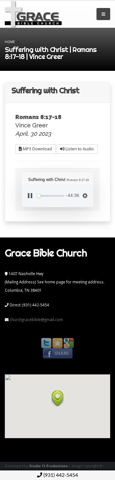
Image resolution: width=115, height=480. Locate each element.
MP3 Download (37, 149)
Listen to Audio (79, 149)
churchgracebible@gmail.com (36, 319)
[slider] (51, 196)
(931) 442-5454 (60, 475)
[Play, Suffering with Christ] (30, 196)
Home (10, 42)
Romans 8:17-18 (38, 117)
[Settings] (85, 196)
